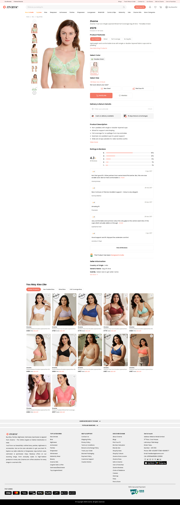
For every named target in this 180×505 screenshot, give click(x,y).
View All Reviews (121, 248)
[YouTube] (157, 459)
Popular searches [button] (89, 425)
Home (27, 17)
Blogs (120, 1)
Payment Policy (86, 456)
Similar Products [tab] (33, 289)
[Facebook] (145, 459)
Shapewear (53, 451)
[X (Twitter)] (147, 459)
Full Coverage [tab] (115, 39)
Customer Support (87, 459)
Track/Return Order (130, 1)
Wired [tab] (105, 39)
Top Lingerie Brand (56, 470)
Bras (51, 439)
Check (150, 109)
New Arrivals (54, 437)
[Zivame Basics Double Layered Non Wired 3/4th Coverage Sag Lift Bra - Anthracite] (64, 350)
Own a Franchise (171, 1)
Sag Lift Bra (39, 17)
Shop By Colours (118, 453)
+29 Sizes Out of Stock (97, 82)
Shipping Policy (86, 439)
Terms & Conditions (87, 445)
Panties (52, 448)
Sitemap (115, 476)
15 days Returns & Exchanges (138, 116)
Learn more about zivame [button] (89, 421)
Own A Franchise (118, 465)
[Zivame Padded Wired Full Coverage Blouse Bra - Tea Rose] (64, 390)
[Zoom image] (62, 54)
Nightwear (53, 442)
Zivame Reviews (118, 468)
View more (94, 142)
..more (122, 178)
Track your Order (87, 451)
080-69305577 (164, 451)
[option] (34, 28)
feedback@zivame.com (156, 453)
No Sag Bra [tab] (127, 39)
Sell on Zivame (159, 1)
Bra (33, 17)
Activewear (53, 445)
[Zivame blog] (155, 459)
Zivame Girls (54, 462)
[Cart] (161, 7)
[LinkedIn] (160, 459)
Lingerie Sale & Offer (57, 465)
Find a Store (116, 482)
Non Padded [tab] (96, 39)
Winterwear (54, 453)
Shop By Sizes (117, 451)
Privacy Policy (85, 442)
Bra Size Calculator (119, 445)
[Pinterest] (152, 459)
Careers (115, 473)
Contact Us (141, 1)
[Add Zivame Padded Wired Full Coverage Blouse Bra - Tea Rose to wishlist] (74, 376)
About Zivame (117, 437)
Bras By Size (116, 448)
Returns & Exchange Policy (90, 448)
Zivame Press (117, 459)
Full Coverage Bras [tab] (76, 289)
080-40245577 (154, 451)
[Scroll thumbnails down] (34, 93)
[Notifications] (150, 7)
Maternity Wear (55, 456)
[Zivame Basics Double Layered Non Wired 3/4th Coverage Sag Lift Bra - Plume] (141, 309)
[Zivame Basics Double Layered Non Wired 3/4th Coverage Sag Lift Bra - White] (38, 309)
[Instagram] (150, 459)
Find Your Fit (140, 88)
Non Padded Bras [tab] (48, 289)
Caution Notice (86, 462)
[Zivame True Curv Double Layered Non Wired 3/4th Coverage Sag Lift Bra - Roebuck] (90, 350)
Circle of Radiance (119, 470)
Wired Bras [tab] (62, 289)
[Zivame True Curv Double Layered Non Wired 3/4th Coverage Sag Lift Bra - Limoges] (90, 309)
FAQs (114, 479)
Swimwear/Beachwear (57, 468)
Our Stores (150, 1)
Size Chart (107, 88)
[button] (124, 7)
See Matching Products (98, 48)
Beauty (52, 459)
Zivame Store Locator (120, 456)
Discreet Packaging (87, 453)
